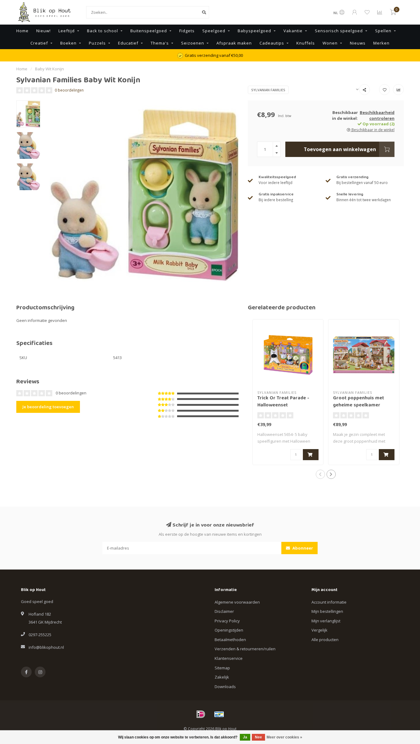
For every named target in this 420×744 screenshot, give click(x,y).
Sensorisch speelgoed (339, 30)
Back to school (102, 30)
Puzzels (97, 43)
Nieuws (358, 43)
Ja (245, 737)
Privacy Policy (227, 621)
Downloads (225, 686)
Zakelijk (222, 677)
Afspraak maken (234, 43)
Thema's (160, 43)
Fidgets (187, 30)
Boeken (68, 43)
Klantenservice (229, 658)
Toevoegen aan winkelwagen (340, 149)
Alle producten (325, 639)
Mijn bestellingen (327, 611)
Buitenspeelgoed (148, 30)
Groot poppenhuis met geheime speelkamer (358, 402)
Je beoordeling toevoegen (48, 406)
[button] (320, 474)
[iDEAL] (200, 714)
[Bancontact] (219, 714)
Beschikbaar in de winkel (372, 129)
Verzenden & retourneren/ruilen (245, 649)
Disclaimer (224, 611)
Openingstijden (229, 630)
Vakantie (293, 30)
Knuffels (305, 43)
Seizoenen (192, 43)
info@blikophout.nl (46, 647)
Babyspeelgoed (254, 30)
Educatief (128, 43)
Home (22, 30)
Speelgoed (213, 30)
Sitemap (222, 668)
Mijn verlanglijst (325, 621)
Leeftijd (66, 30)
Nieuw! (43, 30)
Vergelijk (319, 630)
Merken (381, 43)
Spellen (383, 30)
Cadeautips (272, 43)
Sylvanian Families (268, 90)
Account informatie (329, 602)
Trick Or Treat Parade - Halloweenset (283, 402)
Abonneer (302, 548)
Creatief (39, 43)
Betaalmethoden (230, 639)
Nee (258, 737)
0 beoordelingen (69, 90)
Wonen (330, 43)
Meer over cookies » (284, 737)
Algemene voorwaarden (237, 602)
